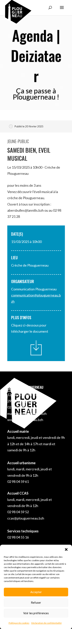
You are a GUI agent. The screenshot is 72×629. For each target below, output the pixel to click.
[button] (66, 549)
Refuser (36, 602)
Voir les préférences (36, 613)
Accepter (36, 592)
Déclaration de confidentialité (46, 623)
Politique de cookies (19, 623)
